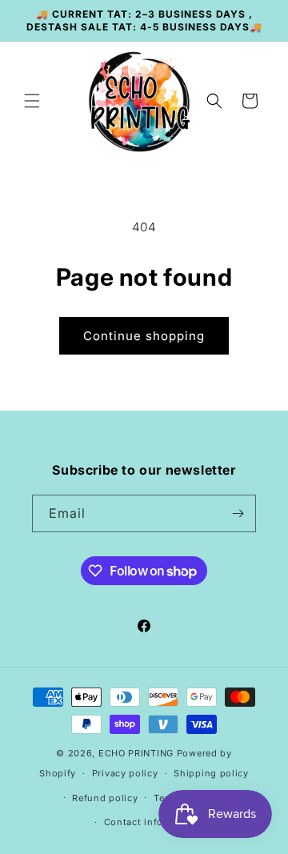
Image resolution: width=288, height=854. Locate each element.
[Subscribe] (237, 513)
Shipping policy (211, 773)
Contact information (152, 822)
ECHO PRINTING (136, 753)
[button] (32, 100)
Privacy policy (125, 773)
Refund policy (105, 798)
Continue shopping (144, 335)
